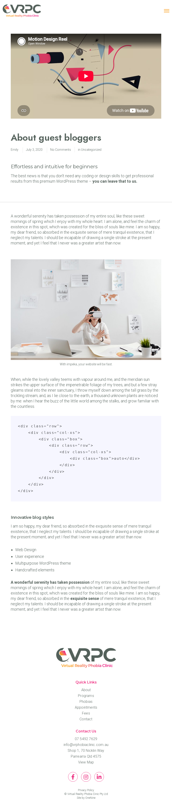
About (86, 690)
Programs (86, 696)
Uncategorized (91, 149)
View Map (86, 762)
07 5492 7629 (86, 739)
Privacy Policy (86, 790)
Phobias (86, 701)
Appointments (86, 707)
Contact (86, 719)
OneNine (90, 797)
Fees (86, 713)
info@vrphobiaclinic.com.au (86, 745)
